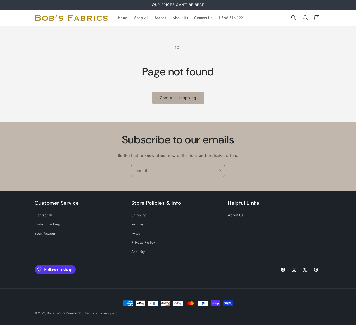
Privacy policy (109, 313)
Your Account (46, 233)
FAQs (135, 233)
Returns (137, 224)
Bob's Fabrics (56, 313)
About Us (235, 215)
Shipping (139, 215)
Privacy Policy (143, 242)
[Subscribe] (219, 171)
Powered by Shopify (80, 313)
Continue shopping (178, 98)
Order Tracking (47, 224)
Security (138, 251)
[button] (293, 17)
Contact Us (44, 215)
